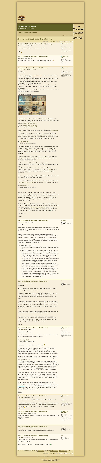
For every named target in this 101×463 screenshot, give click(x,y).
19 (69, 41)
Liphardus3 (23, 427)
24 (72, 41)
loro (21, 45)
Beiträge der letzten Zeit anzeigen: (30, 450)
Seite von (52, 41)
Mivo (22, 282)
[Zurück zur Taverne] (21, 18)
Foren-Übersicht (23, 32)
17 (65, 41)
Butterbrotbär (23, 69)
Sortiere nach (47, 450)
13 (59, 41)
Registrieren (64, 35)
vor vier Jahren (39, 367)
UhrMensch (23, 222)
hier (27, 151)
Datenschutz (61, 456)
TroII (22, 397)
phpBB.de (56, 460)
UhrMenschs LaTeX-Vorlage (26, 182)
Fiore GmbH (52, 456)
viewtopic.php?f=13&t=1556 (30, 125)
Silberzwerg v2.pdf (23, 185)
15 (62, 41)
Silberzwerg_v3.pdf (24, 340)
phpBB (46, 459)
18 (67, 41)
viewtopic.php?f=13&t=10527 (38, 207)
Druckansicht (69, 32)
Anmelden (70, 35)
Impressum (57, 456)
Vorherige (20, 450)
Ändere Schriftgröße (71, 32)
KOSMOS (47, 456)
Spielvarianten (33, 32)
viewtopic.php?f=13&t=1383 (30, 123)
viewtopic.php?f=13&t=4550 (30, 126)
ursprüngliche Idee (24, 359)
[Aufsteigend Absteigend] (63, 450)
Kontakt (38, 456)
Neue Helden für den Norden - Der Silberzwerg (34, 39)
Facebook (43, 456)
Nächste (70, 450)
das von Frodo (21, 385)
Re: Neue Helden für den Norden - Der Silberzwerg (35, 44)
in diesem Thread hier (36, 75)
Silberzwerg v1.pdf (23, 141)
